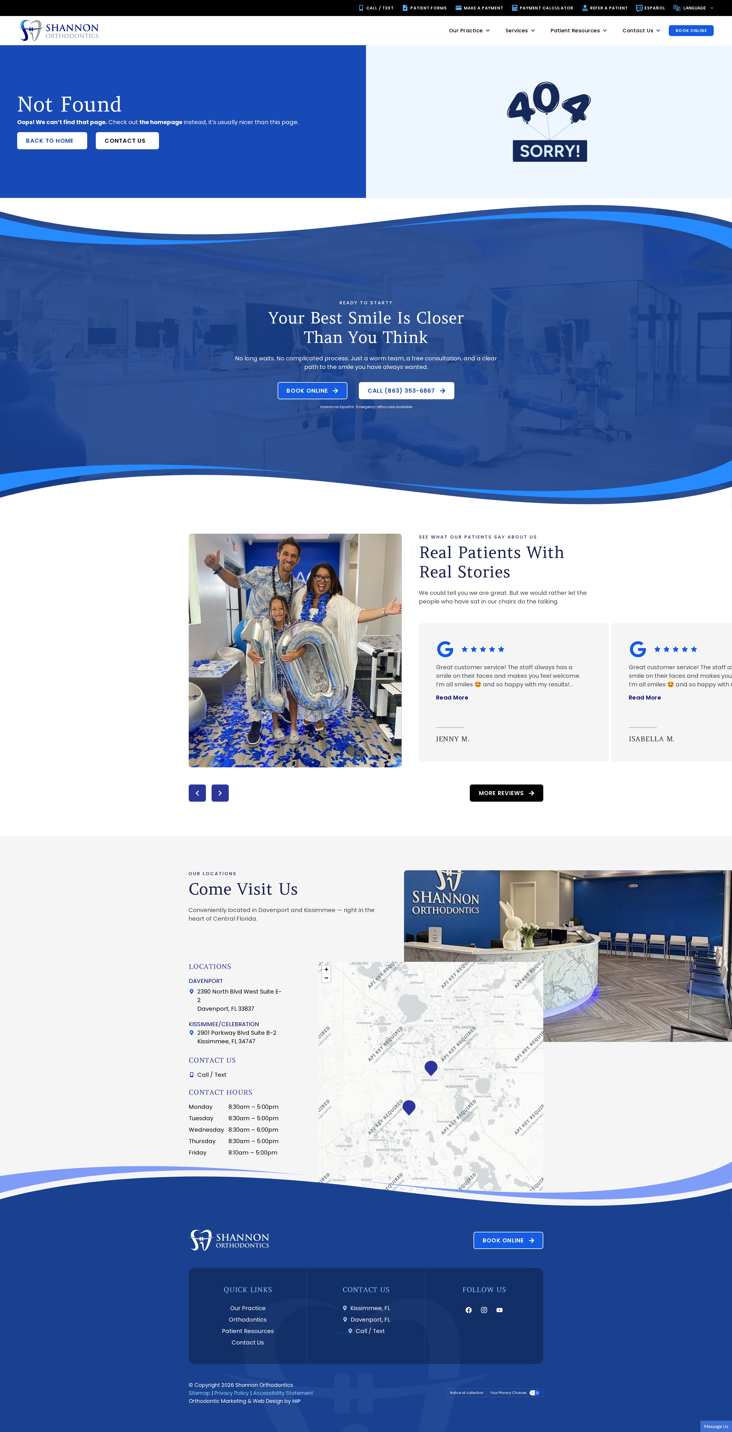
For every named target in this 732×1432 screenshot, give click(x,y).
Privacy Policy (231, 1393)
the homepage (160, 122)
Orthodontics (248, 1320)
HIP (296, 1401)
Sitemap (199, 1393)
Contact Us (248, 1342)
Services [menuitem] (517, 30)
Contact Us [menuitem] (637, 30)
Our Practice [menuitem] (466, 30)
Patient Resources (248, 1331)
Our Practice (248, 1308)
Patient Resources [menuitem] (575, 30)
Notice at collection (467, 1392)
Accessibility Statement (283, 1393)
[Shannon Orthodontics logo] (58, 30)
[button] (197, 793)
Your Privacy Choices (508, 1392)
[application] (431, 1076)
